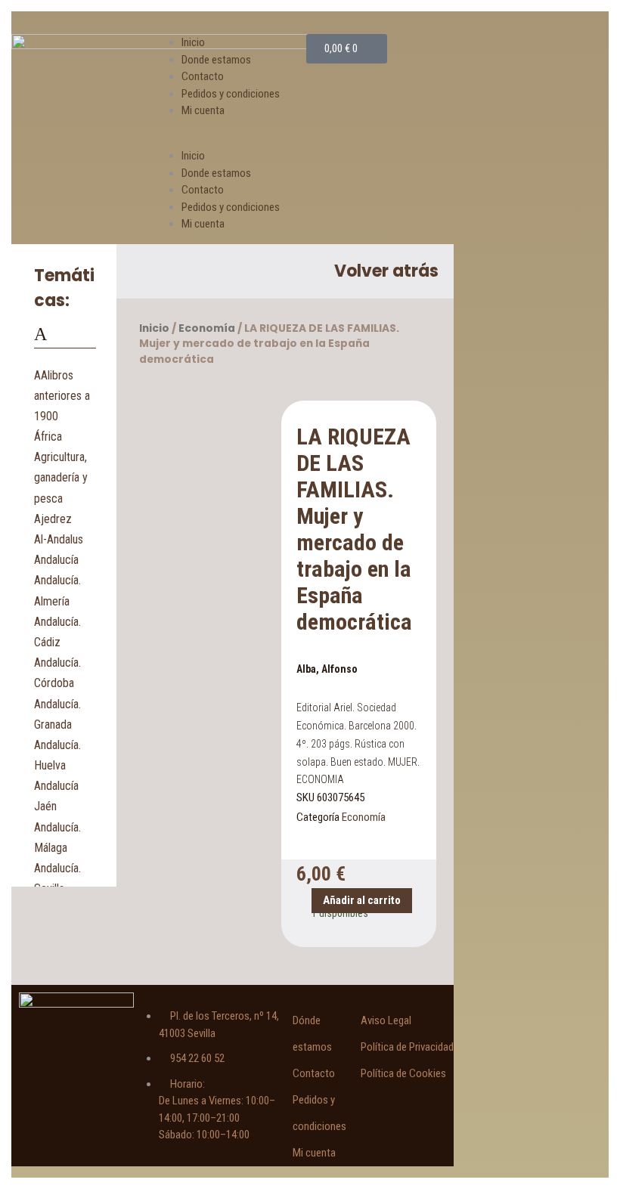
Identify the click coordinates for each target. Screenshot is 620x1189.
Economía (206, 328)
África (48, 436)
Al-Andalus (58, 539)
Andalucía (56, 560)
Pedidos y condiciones (230, 94)
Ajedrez (53, 519)
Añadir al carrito (362, 900)
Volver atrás (386, 271)
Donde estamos (216, 60)
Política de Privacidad (407, 1047)
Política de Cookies (403, 1073)
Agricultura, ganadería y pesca (61, 477)
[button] (232, 139)
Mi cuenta (203, 110)
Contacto (202, 76)
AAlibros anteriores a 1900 (62, 395)
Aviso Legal (386, 1020)
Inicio (193, 42)
